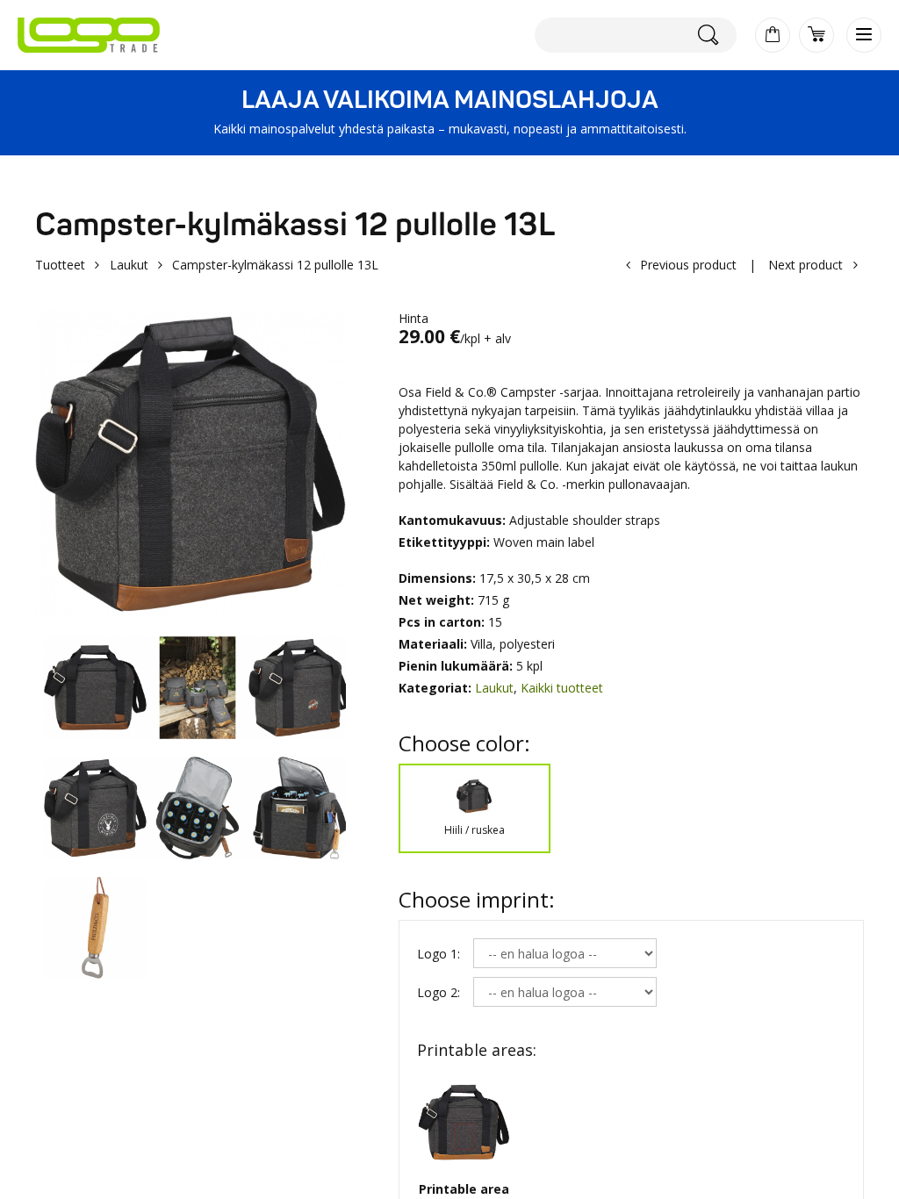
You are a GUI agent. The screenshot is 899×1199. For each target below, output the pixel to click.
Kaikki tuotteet (562, 687)
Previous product (688, 264)
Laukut (129, 264)
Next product (805, 264)
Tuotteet (60, 264)
